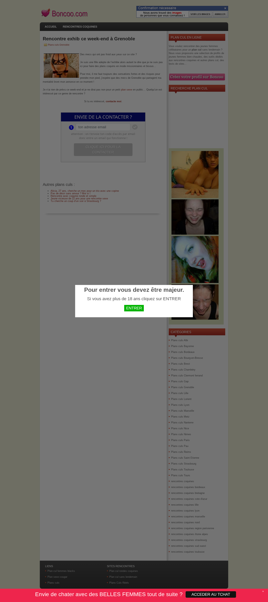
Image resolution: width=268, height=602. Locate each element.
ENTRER (134, 308)
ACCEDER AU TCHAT (210, 594)
